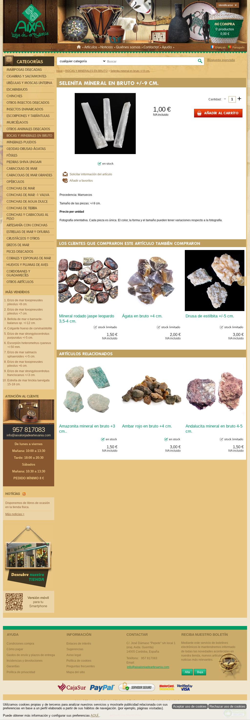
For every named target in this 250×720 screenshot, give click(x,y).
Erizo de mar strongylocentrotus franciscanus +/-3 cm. (28, 373)
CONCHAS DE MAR (21, 188)
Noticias (106, 47)
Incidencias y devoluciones (24, 660)
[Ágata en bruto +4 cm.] (151, 280)
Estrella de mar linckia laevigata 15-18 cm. (28, 382)
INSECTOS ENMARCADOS (25, 109)
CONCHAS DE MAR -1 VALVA (28, 195)
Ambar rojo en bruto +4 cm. (147, 426)
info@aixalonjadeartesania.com (29, 435)
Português (238, 47)
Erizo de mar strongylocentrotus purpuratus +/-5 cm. (28, 335)
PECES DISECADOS (20, 251)
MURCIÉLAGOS (17, 122)
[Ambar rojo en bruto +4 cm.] (151, 390)
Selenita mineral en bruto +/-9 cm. (109, 83)
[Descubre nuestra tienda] (28, 557)
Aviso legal (73, 655)
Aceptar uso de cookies (190, 706)
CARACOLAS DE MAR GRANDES (29, 175)
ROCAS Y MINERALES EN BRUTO (29, 135)
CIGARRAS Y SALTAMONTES (26, 76)
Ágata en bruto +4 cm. (142, 315)
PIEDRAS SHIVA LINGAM (24, 162)
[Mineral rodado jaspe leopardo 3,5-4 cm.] (88, 280)
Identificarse (226, 5)
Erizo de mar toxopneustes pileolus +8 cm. (25, 302)
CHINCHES (14, 96)
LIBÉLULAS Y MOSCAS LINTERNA (29, 83)
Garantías (13, 666)
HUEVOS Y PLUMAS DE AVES (27, 265)
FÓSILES (12, 155)
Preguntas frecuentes (80, 666)
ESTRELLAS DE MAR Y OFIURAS (28, 232)
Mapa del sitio (75, 672)
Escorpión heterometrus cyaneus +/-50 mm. (29, 345)
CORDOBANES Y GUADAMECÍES (18, 273)
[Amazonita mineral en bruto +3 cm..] (88, 390)
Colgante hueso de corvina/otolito (29, 328)
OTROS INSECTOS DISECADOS (28, 102)
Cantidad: (214, 99)
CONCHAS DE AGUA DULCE (27, 201)
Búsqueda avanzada (221, 60)
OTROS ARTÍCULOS (20, 282)
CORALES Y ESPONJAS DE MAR (29, 258)
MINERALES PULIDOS (21, 142)
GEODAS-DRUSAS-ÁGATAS (26, 149)
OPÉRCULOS (15, 182)
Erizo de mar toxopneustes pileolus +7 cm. (25, 311)
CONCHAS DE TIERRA (22, 208)
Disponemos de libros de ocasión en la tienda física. (27, 505)
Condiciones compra (20, 643)
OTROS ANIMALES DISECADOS (28, 129)
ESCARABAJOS (17, 89)
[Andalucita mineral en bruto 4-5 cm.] (214, 390)
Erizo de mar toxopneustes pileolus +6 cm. (25, 363)
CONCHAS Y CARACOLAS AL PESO (27, 216)
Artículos (90, 47)
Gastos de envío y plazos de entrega (31, 655)
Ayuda (167, 47)
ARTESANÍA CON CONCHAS (27, 225)
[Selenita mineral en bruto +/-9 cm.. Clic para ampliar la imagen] (105, 123)
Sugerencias (74, 649)
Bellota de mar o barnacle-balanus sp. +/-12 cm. (24, 321)
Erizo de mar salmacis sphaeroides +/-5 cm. (22, 354)
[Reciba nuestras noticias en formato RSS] (23, 493)
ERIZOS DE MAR (18, 245)
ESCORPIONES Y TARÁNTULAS (28, 116)
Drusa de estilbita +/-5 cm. (210, 315)
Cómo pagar (15, 649)
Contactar (151, 47)
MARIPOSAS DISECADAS (24, 70)
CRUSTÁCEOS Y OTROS (23, 238)
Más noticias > (14, 514)
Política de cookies (78, 660)
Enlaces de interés (78, 643)
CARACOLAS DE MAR (22, 168)
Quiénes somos (128, 47)
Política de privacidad (21, 672)
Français (220, 47)
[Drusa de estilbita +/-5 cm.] (214, 280)
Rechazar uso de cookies (227, 706)
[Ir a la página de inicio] (79, 47)
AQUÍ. (95, 715)
